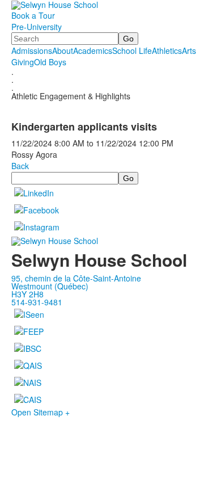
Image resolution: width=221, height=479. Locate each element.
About (62, 50)
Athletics (167, 50)
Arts (189, 50)
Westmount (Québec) (49, 286)
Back (20, 165)
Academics (92, 50)
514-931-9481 (36, 302)
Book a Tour (33, 15)
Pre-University (36, 26)
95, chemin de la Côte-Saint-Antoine (76, 278)
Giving (22, 62)
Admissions (31, 50)
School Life (132, 50)
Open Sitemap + (40, 412)
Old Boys (50, 62)
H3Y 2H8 (27, 294)
